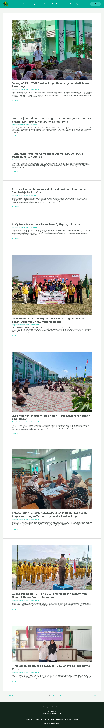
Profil (15, 4)
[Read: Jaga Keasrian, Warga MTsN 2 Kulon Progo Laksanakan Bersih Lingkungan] (52, 382)
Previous (9, 695)
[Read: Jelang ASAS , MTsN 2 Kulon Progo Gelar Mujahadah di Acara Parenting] (52, 50)
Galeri (46, 4)
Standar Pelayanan (75, 4)
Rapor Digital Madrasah (59, 4)
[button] (95, 4)
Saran (85, 4)
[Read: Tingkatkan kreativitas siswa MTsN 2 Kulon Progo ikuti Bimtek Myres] (52, 644)
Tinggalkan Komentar (18, 89)
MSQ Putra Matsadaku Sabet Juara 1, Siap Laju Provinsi (46, 224)
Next (96, 695)
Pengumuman (36, 4)
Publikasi (24, 4)
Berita (28, 89)
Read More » (16, 100)
